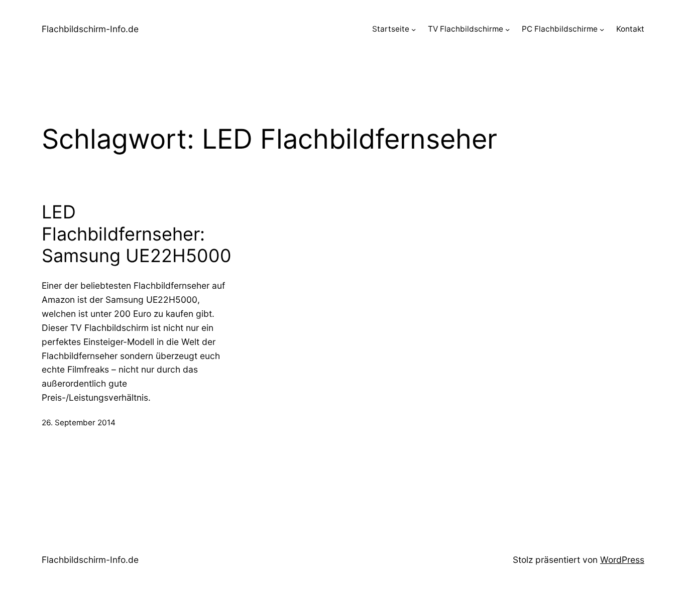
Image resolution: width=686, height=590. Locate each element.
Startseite (390, 29)
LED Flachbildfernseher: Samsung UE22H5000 (137, 233)
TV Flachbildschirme (465, 29)
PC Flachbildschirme (560, 29)
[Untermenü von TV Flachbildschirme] (507, 29)
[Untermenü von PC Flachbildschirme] (602, 29)
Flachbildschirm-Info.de (90, 29)
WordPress (622, 559)
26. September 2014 (79, 422)
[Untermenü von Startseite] (413, 29)
